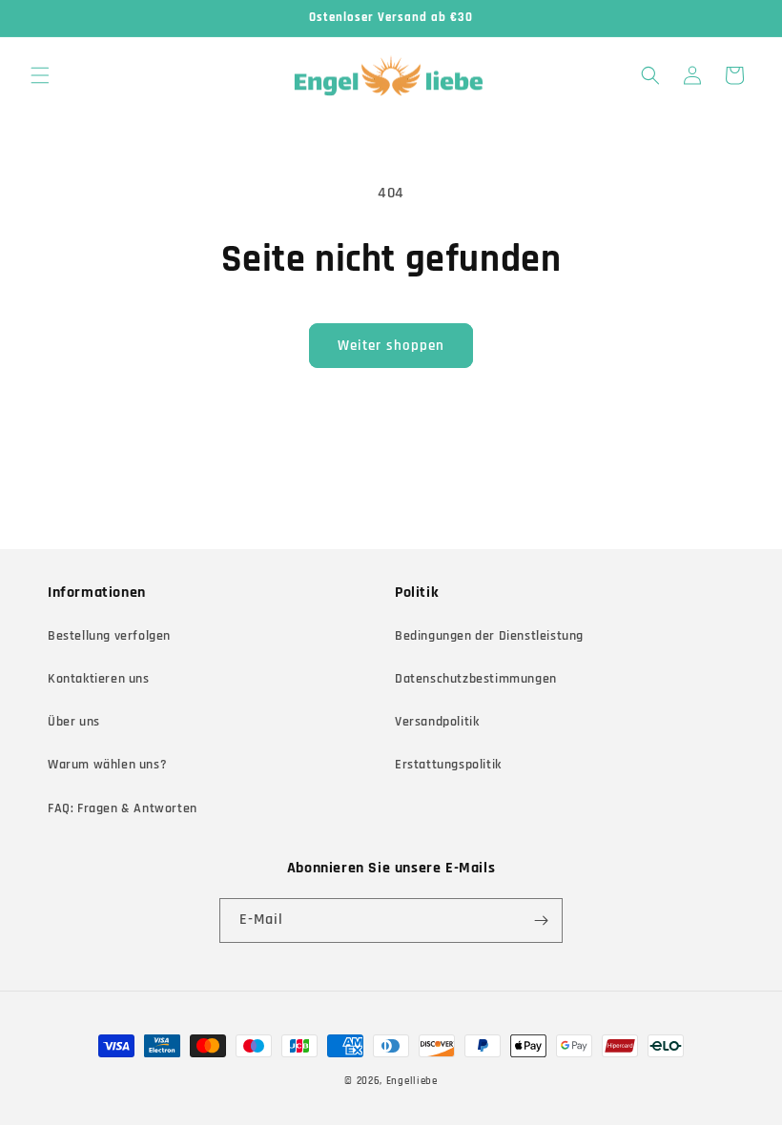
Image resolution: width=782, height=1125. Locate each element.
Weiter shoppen (391, 346)
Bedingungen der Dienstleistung (489, 635)
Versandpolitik (437, 721)
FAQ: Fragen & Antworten (122, 808)
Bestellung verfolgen (109, 635)
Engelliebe (412, 1081)
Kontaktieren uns (99, 678)
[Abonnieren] (541, 920)
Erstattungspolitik (448, 764)
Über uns (74, 721)
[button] (40, 75)
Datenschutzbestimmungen (476, 678)
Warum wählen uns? (107, 764)
